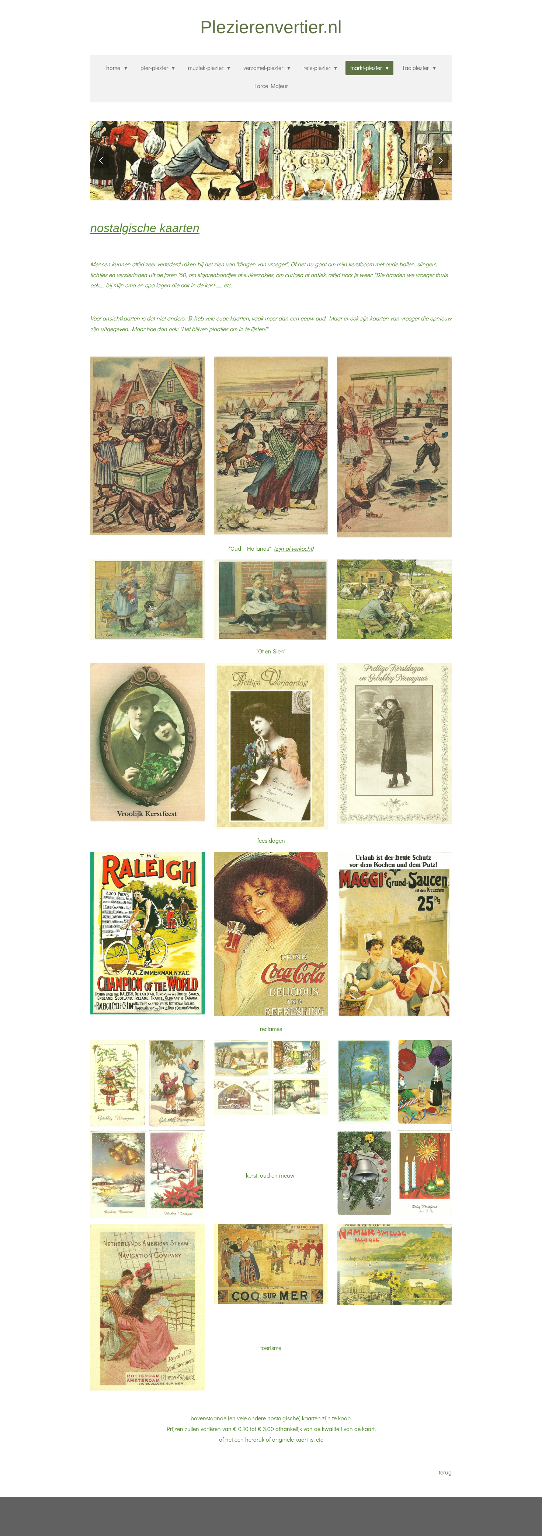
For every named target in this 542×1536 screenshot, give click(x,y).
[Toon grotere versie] (147, 445)
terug (445, 1472)
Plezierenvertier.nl (271, 27)
